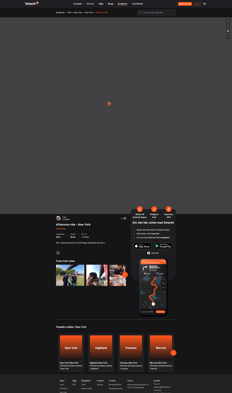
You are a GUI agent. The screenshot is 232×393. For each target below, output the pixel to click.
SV (204, 4)
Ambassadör (86, 388)
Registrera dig (185, 4)
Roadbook (122, 4)
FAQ (74, 384)
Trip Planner (137, 4)
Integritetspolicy (116, 388)
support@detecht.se (162, 387)
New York (78, 12)
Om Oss (90, 4)
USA (69, 12)
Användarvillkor (115, 384)
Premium (77, 4)
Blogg (110, 4)
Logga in (197, 4)
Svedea (100, 384)
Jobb (83, 384)
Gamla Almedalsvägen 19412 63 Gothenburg (138, 386)
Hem (62, 384)
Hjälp (101, 4)
